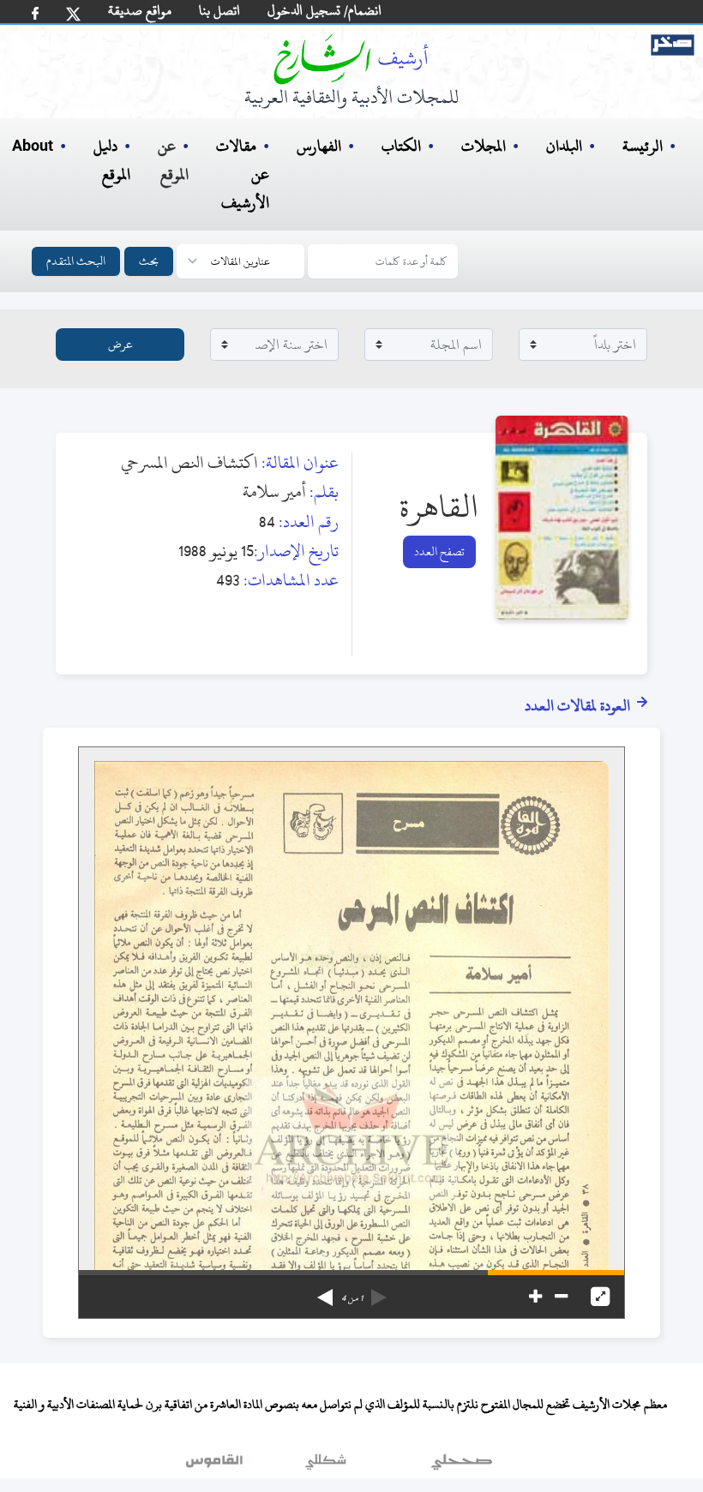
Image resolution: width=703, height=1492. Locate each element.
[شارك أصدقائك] (35, 13)
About (32, 146)
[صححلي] (461, 1465)
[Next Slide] (325, 1291)
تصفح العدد (439, 551)
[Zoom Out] (561, 1296)
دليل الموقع (111, 160)
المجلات (483, 146)
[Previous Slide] (379, 1291)
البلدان (564, 146)
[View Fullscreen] (600, 1296)
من (352, 1298)
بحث (149, 261)
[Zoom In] (535, 1296)
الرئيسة (642, 146)
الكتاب (401, 146)
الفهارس (319, 146)
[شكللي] (325, 1465)
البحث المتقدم (75, 261)
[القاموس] (216, 1465)
